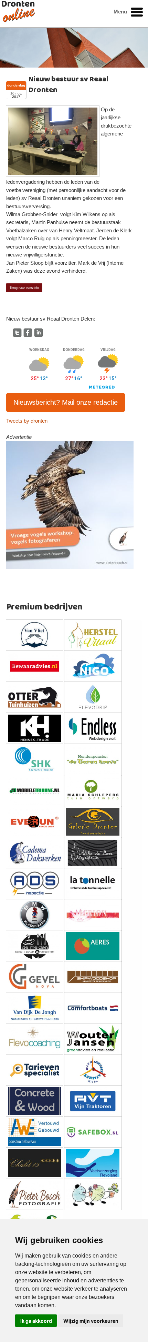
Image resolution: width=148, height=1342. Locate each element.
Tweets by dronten (26, 421)
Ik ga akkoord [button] (36, 1321)
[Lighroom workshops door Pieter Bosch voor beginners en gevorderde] (70, 504)
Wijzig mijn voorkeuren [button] (90, 1321)
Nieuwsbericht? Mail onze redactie (65, 402)
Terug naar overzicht (24, 288)
